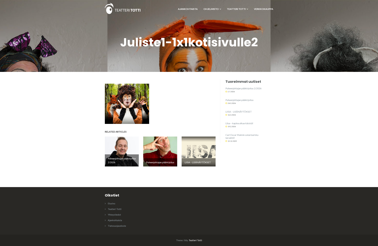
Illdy (186, 240)
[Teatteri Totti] (122, 8)
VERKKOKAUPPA (263, 9)
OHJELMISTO (211, 9)
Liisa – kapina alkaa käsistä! (239, 123)
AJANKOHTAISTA (188, 9)
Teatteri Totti (114, 209)
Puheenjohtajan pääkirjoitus (239, 100)
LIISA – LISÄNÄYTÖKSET (238, 111)
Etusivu (111, 203)
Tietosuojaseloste (117, 225)
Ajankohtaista (115, 220)
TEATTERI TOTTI (236, 9)
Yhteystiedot (114, 214)
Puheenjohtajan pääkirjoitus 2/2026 (243, 88)
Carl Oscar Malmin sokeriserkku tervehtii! (241, 136)
